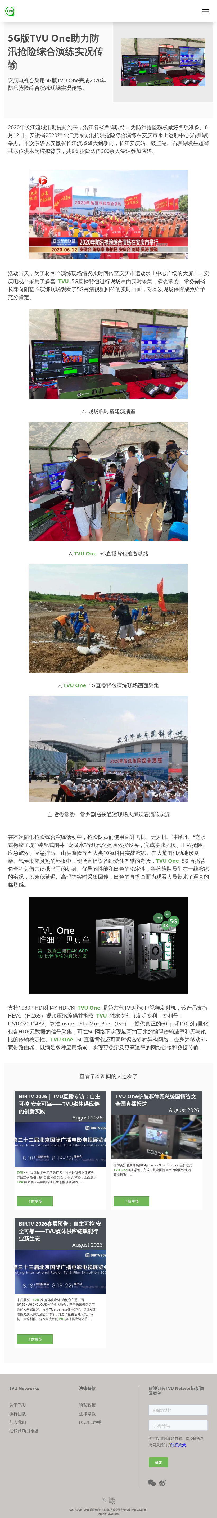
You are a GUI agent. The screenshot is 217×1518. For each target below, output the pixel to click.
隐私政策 (87, 1405)
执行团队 (17, 1414)
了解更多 (35, 1201)
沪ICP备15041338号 (108, 1514)
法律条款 (87, 1414)
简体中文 (112, 1501)
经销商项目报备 (24, 1431)
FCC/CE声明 (90, 1422)
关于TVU (17, 1405)
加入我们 (17, 1422)
